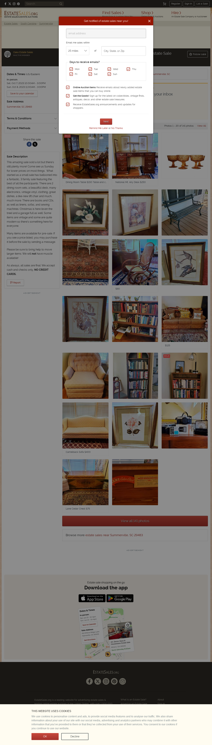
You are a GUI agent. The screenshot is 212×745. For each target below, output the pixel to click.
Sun (115, 74)
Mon (77, 69)
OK (45, 736)
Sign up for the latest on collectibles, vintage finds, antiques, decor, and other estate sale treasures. (108, 97)
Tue (96, 69)
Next (106, 121)
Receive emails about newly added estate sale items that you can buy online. (107, 89)
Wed (115, 69)
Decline (74, 736)
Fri (76, 74)
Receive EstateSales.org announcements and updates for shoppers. (104, 106)
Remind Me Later (98, 128)
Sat (96, 74)
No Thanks (117, 128)
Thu (134, 69)
